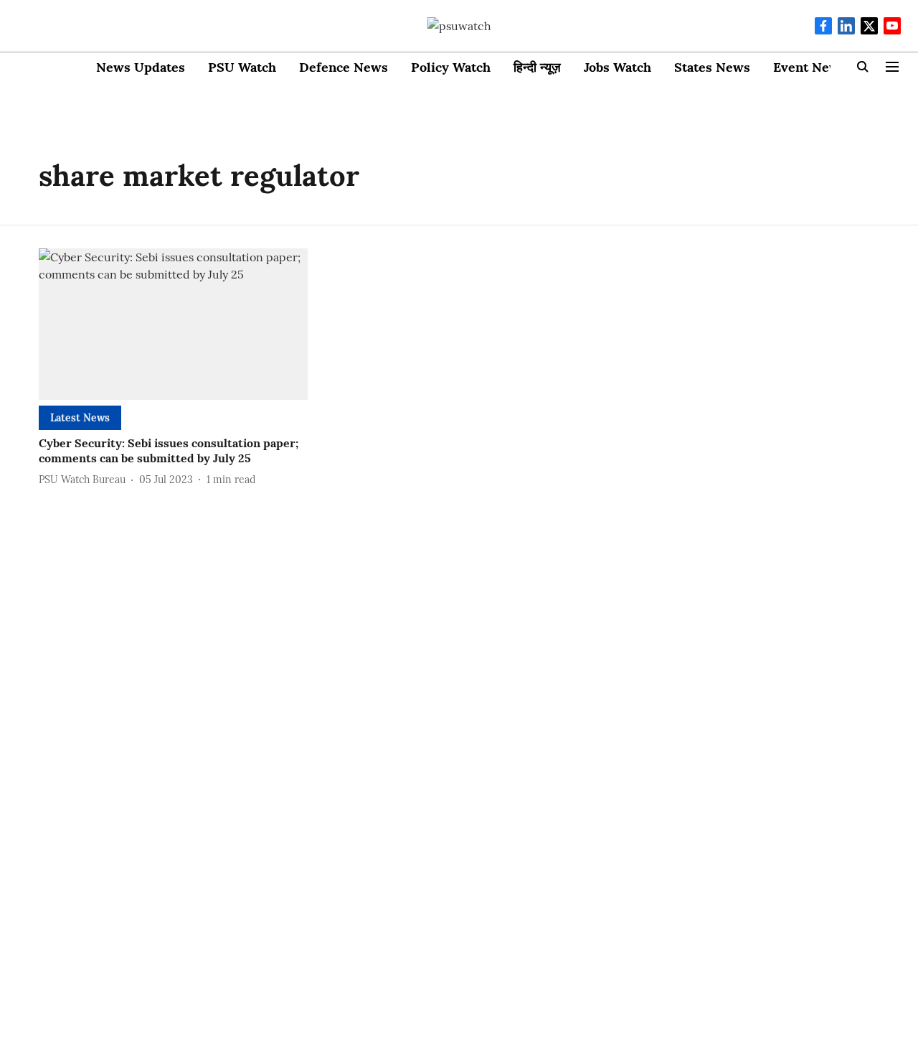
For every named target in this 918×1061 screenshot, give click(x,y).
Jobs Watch (617, 67)
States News (712, 67)
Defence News (343, 67)
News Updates (140, 67)
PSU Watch (242, 67)
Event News (809, 67)
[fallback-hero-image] (173, 324)
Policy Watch (451, 67)
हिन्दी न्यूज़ (537, 67)
